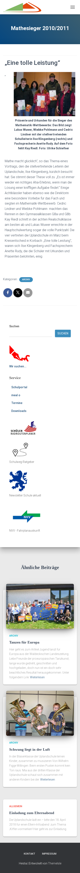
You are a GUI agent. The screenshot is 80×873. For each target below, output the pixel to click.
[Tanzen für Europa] (40, 606)
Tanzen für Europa (24, 642)
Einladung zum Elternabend (31, 813)
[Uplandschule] (23, 7)
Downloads (18, 411)
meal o (15, 395)
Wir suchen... (17, 366)
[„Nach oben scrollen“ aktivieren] (72, 865)
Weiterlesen (37, 677)
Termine (16, 403)
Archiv (26, 279)
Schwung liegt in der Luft (29, 749)
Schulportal (19, 387)
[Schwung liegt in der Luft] (40, 713)
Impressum (49, 853)
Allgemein (15, 806)
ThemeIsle (54, 863)
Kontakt (29, 853)
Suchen (14, 326)
